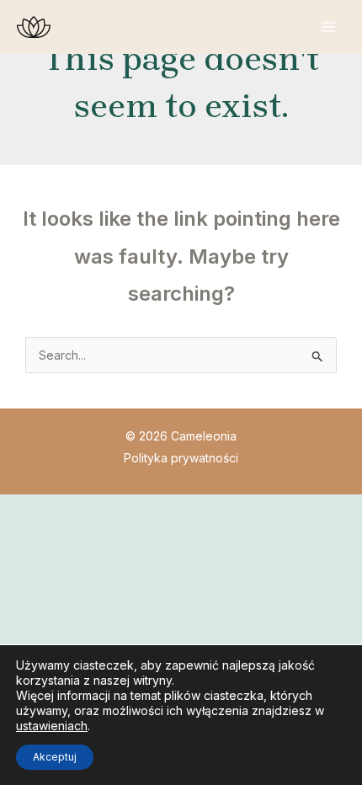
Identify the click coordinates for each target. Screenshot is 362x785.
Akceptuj (55, 756)
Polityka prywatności (181, 458)
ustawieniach (52, 725)
